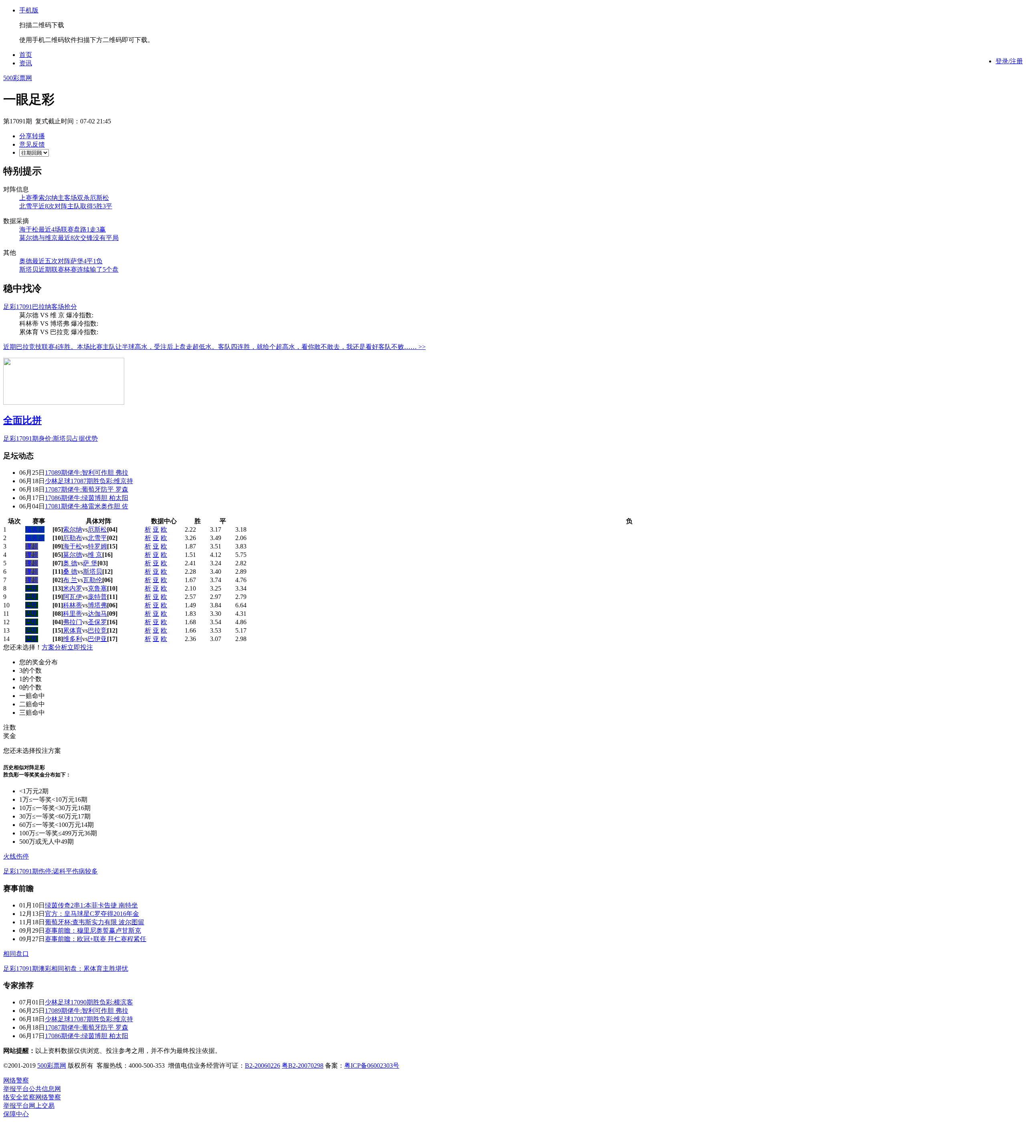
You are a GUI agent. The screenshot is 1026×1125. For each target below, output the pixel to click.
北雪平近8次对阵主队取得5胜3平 (65, 206)
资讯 (25, 63)
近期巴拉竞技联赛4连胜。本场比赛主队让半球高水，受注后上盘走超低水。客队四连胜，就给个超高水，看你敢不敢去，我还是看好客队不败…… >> (214, 346)
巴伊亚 (97, 638)
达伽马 (97, 613)
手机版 (28, 10)
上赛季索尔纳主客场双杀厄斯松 (64, 197)
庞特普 (97, 596)
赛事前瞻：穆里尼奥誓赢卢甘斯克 (93, 930)
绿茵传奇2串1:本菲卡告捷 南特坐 (91, 905)
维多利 (72, 638)
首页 (25, 54)
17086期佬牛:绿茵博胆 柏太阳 (86, 497)
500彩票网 (17, 78)
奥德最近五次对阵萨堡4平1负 (61, 261)
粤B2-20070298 (302, 1065)
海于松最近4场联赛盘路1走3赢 (62, 229)
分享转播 (32, 136)
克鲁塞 (97, 588)
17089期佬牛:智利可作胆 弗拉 (86, 472)
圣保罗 (97, 622)
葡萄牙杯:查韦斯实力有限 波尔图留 (94, 922)
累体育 (72, 630)
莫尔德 (72, 554)
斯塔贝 (92, 571)
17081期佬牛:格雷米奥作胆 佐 (86, 506)
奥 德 (70, 563)
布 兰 (70, 580)
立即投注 (80, 647)
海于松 (72, 546)
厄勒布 (72, 537)
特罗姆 (97, 546)
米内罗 (72, 588)
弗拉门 (72, 622)
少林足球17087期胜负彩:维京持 (89, 481)
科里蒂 (72, 613)
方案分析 (54, 647)
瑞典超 (34, 529)
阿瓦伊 (72, 596)
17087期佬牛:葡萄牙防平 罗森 (86, 489)
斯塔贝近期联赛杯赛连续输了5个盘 (69, 269)
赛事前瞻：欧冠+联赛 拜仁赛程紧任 (95, 938)
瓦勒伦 (92, 580)
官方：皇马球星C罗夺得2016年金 (92, 913)
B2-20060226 (262, 1065)
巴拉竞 (97, 630)
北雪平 (97, 537)
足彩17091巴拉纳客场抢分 (40, 306)
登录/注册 (1009, 61)
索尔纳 (72, 529)
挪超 (31, 546)
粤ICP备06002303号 (371, 1065)
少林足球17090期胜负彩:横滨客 (89, 1002)
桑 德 (70, 571)
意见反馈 (32, 144)
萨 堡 (90, 563)
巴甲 (31, 588)
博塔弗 (97, 605)
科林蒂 (72, 605)
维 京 (95, 554)
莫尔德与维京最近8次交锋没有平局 (69, 237)
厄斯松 (97, 529)
